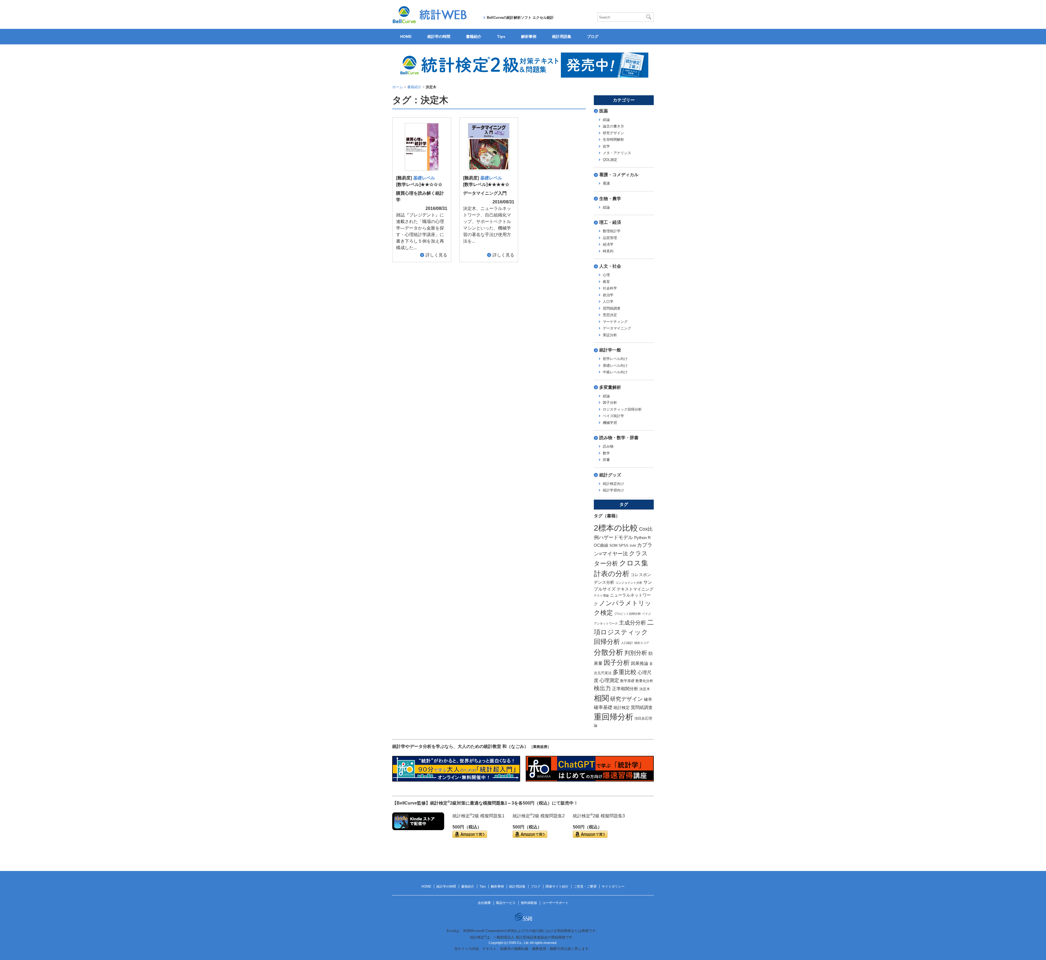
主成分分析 (632, 623)
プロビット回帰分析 (627, 613)
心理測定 (609, 680)
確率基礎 (603, 707)
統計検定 (621, 707)
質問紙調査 (612, 308)
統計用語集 (561, 36)
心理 (606, 275)
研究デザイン (613, 133)
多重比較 (625, 672)
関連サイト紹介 (557, 886)
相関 (601, 698)
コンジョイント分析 (628, 582)
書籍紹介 (473, 36)
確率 (648, 699)
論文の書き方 (613, 126)
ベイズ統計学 (613, 416)
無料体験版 (529, 903)
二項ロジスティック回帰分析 (624, 632)
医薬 (603, 111)
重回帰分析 (613, 717)
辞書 (606, 460)
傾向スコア (641, 642)
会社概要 (484, 903)
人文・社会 (610, 266)
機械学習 (610, 423)
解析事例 (528, 36)
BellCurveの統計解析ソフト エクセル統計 (520, 18)
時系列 (608, 251)
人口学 (608, 301)
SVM (633, 545)
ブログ (592, 36)
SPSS (623, 545)
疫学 (606, 146)
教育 (606, 282)
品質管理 (610, 238)
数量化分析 (644, 681)
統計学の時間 (438, 36)
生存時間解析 (613, 139)
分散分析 (608, 652)
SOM (613, 545)
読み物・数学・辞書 (618, 437)
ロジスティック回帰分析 (622, 409)
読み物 (608, 446)
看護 (606, 183)
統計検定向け (613, 484)
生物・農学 (610, 198)
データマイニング (617, 328)
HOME (406, 36)
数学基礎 (627, 681)
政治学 (608, 295)
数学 (606, 453)
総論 (606, 120)
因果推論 (639, 663)
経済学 (608, 244)
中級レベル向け (615, 372)
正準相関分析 (625, 688)
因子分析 (610, 402)
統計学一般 (610, 350)
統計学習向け (613, 490)
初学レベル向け (615, 359)
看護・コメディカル (618, 174)
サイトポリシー (613, 886)
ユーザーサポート (555, 903)
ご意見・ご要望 (585, 886)
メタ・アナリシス (617, 153)
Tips (501, 36)
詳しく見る (436, 255)
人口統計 (627, 642)
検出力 (602, 688)
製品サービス (506, 903)
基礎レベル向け (615, 365)
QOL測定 (610, 160)
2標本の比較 (616, 527)
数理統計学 (612, 231)
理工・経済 (610, 222)
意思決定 (610, 315)
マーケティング (615, 322)
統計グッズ (610, 475)
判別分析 (635, 653)
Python (640, 538)
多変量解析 (610, 387)
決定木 (644, 689)
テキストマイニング (635, 589)
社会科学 (610, 288)
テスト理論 (601, 595)
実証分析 (610, 335)
